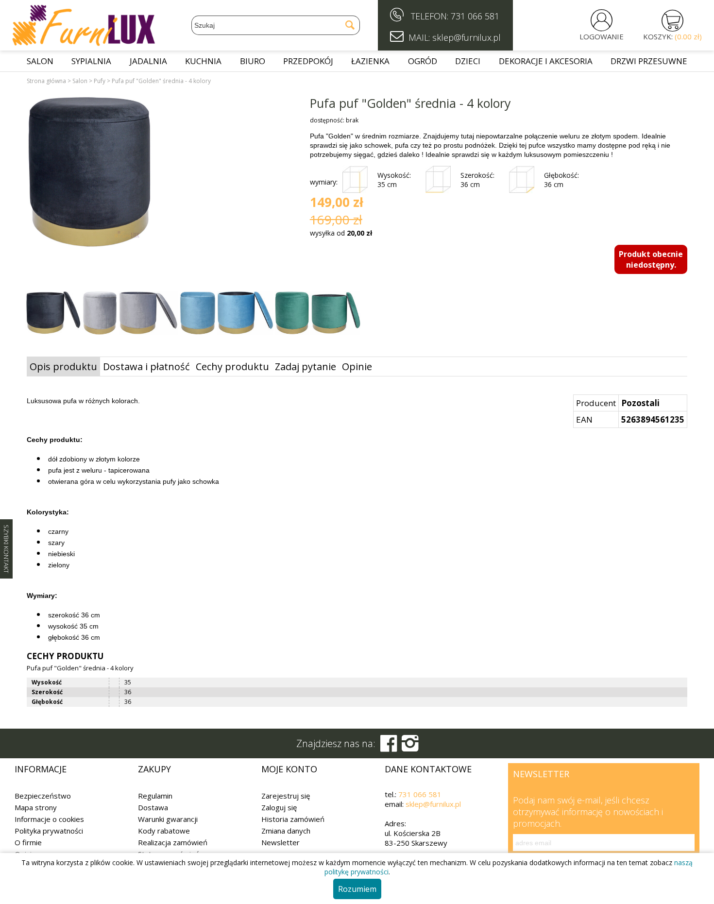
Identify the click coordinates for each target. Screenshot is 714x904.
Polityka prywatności (49, 831)
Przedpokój (308, 61)
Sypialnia (91, 61)
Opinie (357, 366)
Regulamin (155, 796)
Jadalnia (148, 61)
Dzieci (467, 61)
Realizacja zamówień (172, 842)
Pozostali (640, 403)
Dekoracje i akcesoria (546, 61)
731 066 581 (475, 16)
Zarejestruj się (285, 796)
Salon (40, 61)
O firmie (28, 842)
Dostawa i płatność (146, 366)
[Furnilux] (83, 43)
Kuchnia (203, 61)
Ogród (422, 61)
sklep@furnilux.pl (433, 804)
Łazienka (370, 61)
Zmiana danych (285, 831)
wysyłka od (341, 233)
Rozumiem (357, 889)
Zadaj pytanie (305, 366)
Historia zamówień (292, 819)
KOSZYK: (672, 36)
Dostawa (153, 807)
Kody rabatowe (164, 831)
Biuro (252, 61)
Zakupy (154, 769)
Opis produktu (63, 366)
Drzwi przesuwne (649, 61)
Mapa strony (36, 807)
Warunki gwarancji (168, 819)
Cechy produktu (232, 366)
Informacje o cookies (49, 819)
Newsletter (280, 842)
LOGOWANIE (601, 36)
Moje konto (289, 769)
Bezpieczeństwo (43, 796)
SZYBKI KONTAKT (6, 549)
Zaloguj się (279, 807)
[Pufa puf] (89, 174)
